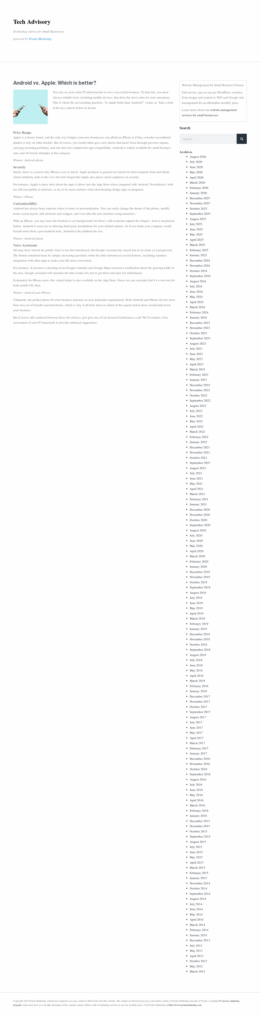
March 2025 (197, 245)
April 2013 (197, 956)
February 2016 (199, 810)
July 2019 (196, 598)
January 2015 (198, 878)
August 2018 (198, 655)
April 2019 (197, 613)
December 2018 (200, 634)
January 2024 (198, 317)
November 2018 (200, 639)
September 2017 (200, 712)
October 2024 (198, 271)
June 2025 (196, 229)
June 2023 (196, 354)
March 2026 (197, 182)
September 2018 (200, 649)
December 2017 (200, 696)
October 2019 (198, 582)
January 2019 (198, 629)
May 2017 (196, 732)
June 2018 (196, 665)
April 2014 (197, 919)
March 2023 (197, 369)
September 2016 (200, 774)
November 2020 (200, 514)
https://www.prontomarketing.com (185, 1004)
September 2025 (200, 213)
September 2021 (200, 463)
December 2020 (200, 509)
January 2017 (198, 753)
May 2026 (196, 172)
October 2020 (198, 520)
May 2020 (196, 546)
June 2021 (196, 478)
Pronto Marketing (40, 39)
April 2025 (197, 240)
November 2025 (200, 203)
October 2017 (198, 707)
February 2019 (199, 624)
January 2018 (198, 691)
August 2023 (198, 343)
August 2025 (198, 219)
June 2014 (196, 909)
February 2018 (199, 686)
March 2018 (197, 681)
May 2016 (196, 795)
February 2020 (199, 561)
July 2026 (196, 162)
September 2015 (200, 836)
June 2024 (196, 291)
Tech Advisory (32, 21)
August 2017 (198, 717)
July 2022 (196, 411)
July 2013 (196, 945)
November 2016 (200, 764)
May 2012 (196, 966)
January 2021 (198, 504)
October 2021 (198, 457)
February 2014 (199, 930)
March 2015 (197, 867)
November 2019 (200, 577)
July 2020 (196, 535)
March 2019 (197, 618)
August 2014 (198, 899)
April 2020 (197, 551)
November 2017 (200, 701)
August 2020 (198, 530)
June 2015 (196, 852)
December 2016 (200, 759)
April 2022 (197, 426)
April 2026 (197, 177)
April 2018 (197, 675)
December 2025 (200, 198)
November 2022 (200, 390)
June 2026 (196, 167)
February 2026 (199, 188)
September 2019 (200, 587)
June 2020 (196, 541)
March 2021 (197, 494)
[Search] (242, 139)
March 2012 (197, 971)
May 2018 (196, 670)
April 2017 (197, 738)
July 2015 (196, 847)
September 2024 (200, 276)
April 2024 (197, 302)
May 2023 (196, 359)
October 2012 (198, 961)
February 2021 (199, 499)
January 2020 (198, 566)
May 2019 (196, 608)
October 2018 (198, 644)
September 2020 (200, 525)
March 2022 (197, 431)
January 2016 (198, 816)
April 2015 (197, 862)
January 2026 (198, 193)
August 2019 (198, 592)
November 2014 (200, 883)
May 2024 (196, 297)
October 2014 (198, 888)
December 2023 (200, 323)
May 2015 (196, 857)
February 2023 (199, 374)
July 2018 (196, 660)
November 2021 (200, 452)
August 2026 (198, 156)
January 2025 (198, 255)
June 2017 (196, 727)
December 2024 (200, 260)
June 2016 (196, 790)
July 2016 (196, 784)
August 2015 (198, 842)
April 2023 (197, 364)
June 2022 (196, 416)
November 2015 (200, 826)
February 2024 (199, 312)
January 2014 (198, 935)
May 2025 (196, 234)
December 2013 (200, 940)
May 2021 (196, 483)
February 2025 (199, 250)
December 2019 (200, 572)
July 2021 (196, 473)
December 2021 (200, 447)
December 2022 (200, 385)
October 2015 (198, 831)
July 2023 (196, 348)
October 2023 (198, 333)
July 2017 (196, 722)
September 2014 (200, 893)
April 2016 (197, 800)
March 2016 (197, 805)
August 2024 (198, 281)
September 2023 (200, 338)
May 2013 (196, 950)
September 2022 (200, 400)
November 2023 (200, 328)
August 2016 (198, 779)
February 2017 (199, 748)
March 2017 (197, 743)
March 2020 (197, 556)
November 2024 (200, 265)
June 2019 (196, 603)
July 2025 (196, 224)
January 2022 (198, 442)
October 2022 (198, 395)
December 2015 (200, 821)
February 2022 (199, 437)
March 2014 (197, 925)
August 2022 (198, 406)
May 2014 (196, 914)
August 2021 (198, 468)
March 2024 (197, 307)
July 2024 (196, 286)
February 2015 (199, 873)
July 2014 (196, 904)
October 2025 (198, 208)
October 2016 (198, 769)
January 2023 (198, 380)
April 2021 (197, 489)
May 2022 (196, 421)
